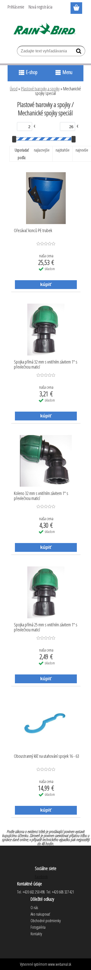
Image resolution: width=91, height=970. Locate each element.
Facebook (41, 876)
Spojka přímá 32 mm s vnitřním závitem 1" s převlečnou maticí (45, 364)
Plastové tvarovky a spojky (40, 89)
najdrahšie (63, 150)
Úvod (13, 89)
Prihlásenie (16, 7)
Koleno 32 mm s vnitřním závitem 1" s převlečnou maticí (41, 496)
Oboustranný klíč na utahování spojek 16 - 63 (46, 756)
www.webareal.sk (59, 964)
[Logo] (45, 29)
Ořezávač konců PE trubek (33, 230)
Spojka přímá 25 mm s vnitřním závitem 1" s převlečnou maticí (45, 627)
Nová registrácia (40, 7)
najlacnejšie (42, 150)
